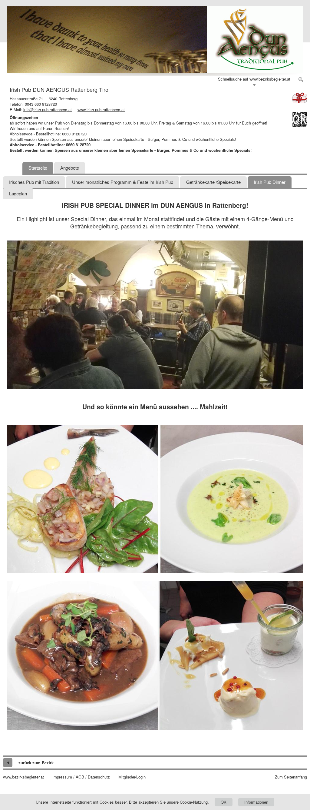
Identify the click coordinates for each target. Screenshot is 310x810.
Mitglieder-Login (132, 777)
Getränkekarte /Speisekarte (213, 182)
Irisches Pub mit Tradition (34, 182)
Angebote (69, 167)
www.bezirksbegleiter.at (23, 777)
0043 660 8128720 (41, 104)
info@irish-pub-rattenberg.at (47, 109)
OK (223, 802)
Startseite (37, 167)
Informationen (256, 802)
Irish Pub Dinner (269, 182)
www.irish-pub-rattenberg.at (101, 109)
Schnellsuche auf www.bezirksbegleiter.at (254, 79)
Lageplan (18, 193)
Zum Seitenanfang (291, 777)
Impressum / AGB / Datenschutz (81, 777)
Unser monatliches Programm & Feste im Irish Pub (122, 182)
